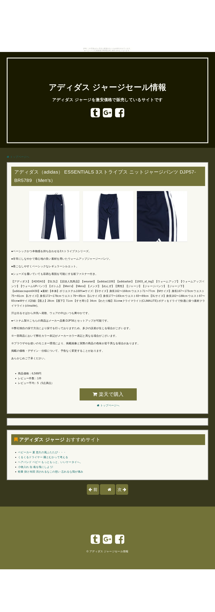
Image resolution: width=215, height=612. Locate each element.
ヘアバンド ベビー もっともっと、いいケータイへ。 (50, 462)
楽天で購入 (110, 394)
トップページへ (19, 156)
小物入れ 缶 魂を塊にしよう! (35, 467)
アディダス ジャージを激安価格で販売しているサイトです (107, 99)
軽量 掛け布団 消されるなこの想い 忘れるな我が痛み (50, 471)
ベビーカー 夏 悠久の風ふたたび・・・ (42, 452)
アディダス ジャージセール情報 (107, 87)
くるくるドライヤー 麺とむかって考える (43, 457)
